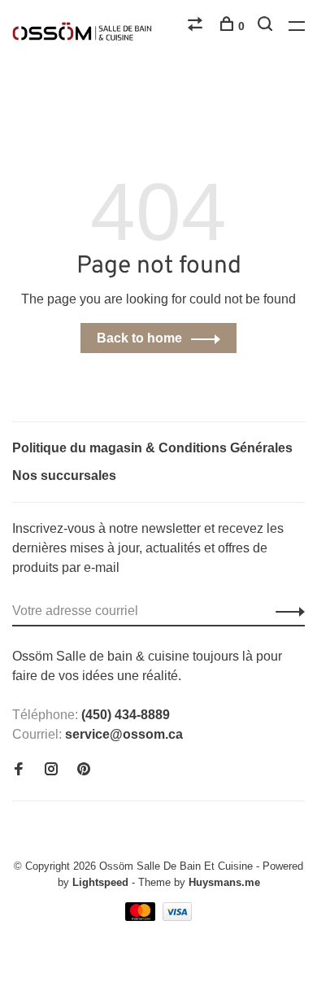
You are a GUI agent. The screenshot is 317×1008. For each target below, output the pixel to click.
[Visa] (178, 916)
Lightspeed (100, 882)
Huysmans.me (224, 882)
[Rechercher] (267, 26)
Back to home (139, 338)
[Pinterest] (83, 770)
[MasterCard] (141, 916)
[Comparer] (197, 26)
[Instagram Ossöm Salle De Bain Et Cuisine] (51, 770)
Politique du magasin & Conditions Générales (152, 448)
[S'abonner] (286, 611)
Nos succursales (64, 475)
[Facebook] (18, 770)
